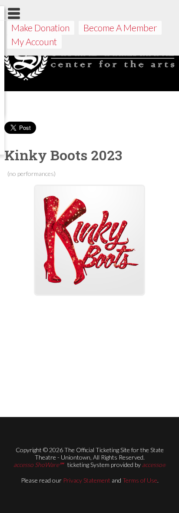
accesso (154, 464)
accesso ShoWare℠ (38, 464)
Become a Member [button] (120, 27)
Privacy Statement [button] (86, 480)
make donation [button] (40, 27)
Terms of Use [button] (140, 480)
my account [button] (34, 41)
